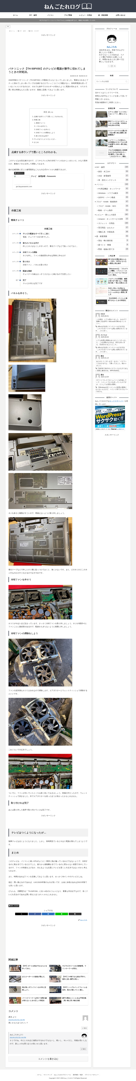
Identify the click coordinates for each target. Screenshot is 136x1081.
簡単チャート (40, 123)
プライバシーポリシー (92, 1075)
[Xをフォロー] (109, 66)
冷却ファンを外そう (43, 129)
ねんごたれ (112, 47)
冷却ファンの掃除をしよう (45, 132)
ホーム (39, 1075)
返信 (85, 1028)
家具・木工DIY (15, 905)
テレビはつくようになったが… (45, 139)
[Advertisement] (48, 51)
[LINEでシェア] (61, 914)
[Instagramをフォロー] (112, 66)
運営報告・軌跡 (78, 1075)
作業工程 (37, 120)
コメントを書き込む (48, 1059)
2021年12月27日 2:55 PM (16, 1020)
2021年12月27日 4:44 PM (18, 1037)
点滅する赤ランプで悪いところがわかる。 (49, 116)
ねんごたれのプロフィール (62, 1075)
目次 (45, 112)
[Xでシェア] (21, 914)
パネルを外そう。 (42, 126)
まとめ (36, 142)
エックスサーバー (116, 401)
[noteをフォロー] (114, 66)
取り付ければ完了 (42, 136)
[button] (75, 914)
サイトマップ (48, 1075)
